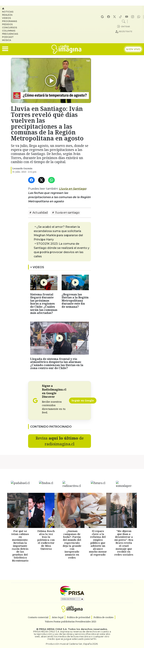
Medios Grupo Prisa (72, 599)
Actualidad (40, 212)
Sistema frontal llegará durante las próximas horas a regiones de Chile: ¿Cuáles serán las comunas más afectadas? (43, 303)
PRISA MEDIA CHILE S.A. (53, 629)
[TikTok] (121, 16)
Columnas (8, 30)
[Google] (103, 16)
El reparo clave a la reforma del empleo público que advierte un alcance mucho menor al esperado (98, 542)
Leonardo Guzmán (22, 168)
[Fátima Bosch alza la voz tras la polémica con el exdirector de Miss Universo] (46, 510)
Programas (9, 21)
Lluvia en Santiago (72, 188)
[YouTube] (127, 16)
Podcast (8, 37)
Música (6, 40)
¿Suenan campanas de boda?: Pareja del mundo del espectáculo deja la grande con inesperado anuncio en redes (72, 544)
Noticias (7, 11)
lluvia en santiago (67, 212)
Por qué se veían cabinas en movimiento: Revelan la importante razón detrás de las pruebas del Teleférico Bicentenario (20, 545)
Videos (6, 18)
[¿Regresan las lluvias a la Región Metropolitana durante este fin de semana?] (75, 282)
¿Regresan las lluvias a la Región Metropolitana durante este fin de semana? (75, 300)
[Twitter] (42, 180)
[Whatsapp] (139, 16)
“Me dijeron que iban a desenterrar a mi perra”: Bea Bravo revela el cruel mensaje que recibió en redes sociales (123, 542)
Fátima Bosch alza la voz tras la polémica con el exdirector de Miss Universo (46, 539)
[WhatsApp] (52, 180)
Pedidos (7, 24)
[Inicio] (11, 8)
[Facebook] (109, 16)
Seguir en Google (82, 400)
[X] (115, 16)
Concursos (9, 27)
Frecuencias (10, 34)
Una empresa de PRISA (72, 590)
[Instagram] (133, 16)
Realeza (7, 15)
